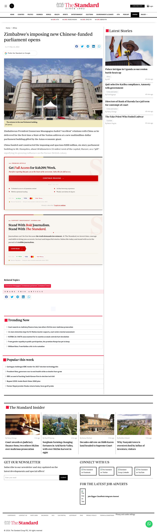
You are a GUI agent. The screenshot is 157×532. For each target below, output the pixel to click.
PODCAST (126, 14)
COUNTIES (21, 14)
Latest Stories (120, 31)
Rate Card (34, 515)
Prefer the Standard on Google (19, 53)
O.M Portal (62, 515)
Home (8, 28)
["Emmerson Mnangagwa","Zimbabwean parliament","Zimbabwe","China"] (27, 286)
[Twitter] (108, 471)
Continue (17, 249)
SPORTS (65, 14)
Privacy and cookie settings (125, 515)
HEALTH (56, 14)
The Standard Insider (27, 407)
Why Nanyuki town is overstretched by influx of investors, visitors (131, 445)
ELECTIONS (89, 14)
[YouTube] (144, 471)
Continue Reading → (53, 178)
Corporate (12, 515)
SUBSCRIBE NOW (137, 6)
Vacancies (44, 515)
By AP (7, 47)
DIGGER (143, 14)
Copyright (73, 515)
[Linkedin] (126, 471)
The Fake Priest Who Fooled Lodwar (124, 116)
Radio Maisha (70, 20)
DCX (53, 515)
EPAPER (135, 14)
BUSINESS (40, 14)
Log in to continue (60, 205)
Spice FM (86, 20)
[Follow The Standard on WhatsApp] (149, 523)
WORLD (48, 14)
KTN (118, 14)
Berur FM (102, 20)
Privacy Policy (91, 515)
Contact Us (23, 515)
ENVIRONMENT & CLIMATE (104, 14)
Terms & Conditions (107, 515)
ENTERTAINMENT (77, 14)
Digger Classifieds (98, 496)
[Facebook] (89, 471)
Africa (15, 28)
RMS (81, 515)
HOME (12, 14)
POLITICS (30, 14)
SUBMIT (63, 478)
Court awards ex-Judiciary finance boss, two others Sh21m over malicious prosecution (22, 445)
